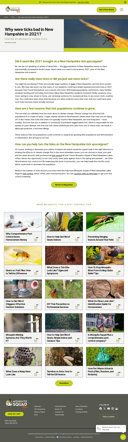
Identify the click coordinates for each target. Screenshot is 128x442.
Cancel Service (60, 406)
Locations (79, 409)
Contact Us (59, 412)
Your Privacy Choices (66, 437)
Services (37, 406)
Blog (13, 17)
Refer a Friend (39, 412)
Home (6, 17)
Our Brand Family (81, 412)
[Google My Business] (116, 409)
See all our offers (83, 2)
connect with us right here (86, 174)
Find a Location (108, 417)
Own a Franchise (81, 406)
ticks (73, 84)
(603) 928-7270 (14, 414)
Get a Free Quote (106, 10)
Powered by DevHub (87, 437)
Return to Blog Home (64, 185)
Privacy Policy (39, 437)
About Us (58, 409)
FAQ (36, 415)
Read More (64, 383)
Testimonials (59, 415)
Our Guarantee (39, 409)
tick (65, 66)
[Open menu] (121, 9)
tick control (57, 155)
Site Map (76, 437)
